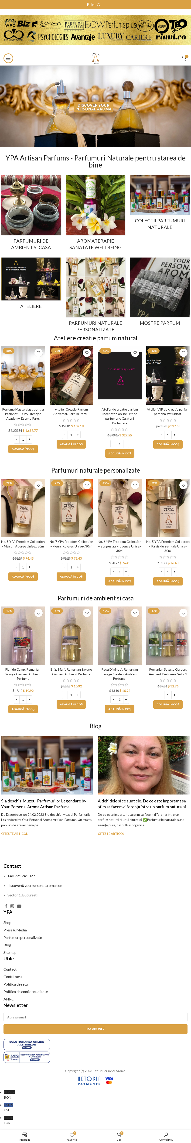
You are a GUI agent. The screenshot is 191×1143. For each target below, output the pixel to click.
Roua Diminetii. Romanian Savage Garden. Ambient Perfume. (119, 673)
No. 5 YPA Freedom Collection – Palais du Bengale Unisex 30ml (168, 546)
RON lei (9, 1094)
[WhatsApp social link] (98, 5)
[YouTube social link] (19, 906)
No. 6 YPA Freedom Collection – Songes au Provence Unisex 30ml (119, 546)
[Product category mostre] (160, 293)
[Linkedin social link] (93, 5)
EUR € (8, 1120)
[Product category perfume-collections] (160, 204)
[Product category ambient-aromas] (31, 214)
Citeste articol (14, 834)
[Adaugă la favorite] (38, 353)
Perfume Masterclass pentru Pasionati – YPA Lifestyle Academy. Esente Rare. (23, 413)
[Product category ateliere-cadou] (31, 285)
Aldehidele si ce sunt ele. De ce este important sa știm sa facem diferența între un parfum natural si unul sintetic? (142, 806)
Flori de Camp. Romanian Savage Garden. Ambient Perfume (23, 673)
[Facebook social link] (87, 5)
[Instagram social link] (12, 906)
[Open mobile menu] (8, 58)
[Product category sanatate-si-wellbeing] (96, 214)
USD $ (8, 1107)
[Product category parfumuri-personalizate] (96, 296)
